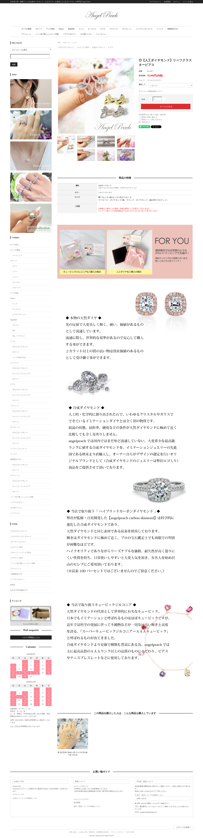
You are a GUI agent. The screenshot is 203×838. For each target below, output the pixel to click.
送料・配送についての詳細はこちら (87, 806)
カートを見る (188, 2)
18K (13, 331)
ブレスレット (127, 29)
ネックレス (92, 29)
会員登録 (167, 2)
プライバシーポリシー (118, 832)
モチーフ (38, 29)
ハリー (74, 43)
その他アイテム (86, 34)
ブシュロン (16, 282)
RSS (127, 832)
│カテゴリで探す (83, 47)
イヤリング (113, 29)
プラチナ (15, 325)
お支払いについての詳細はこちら (24, 798)
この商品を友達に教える (148, 117)
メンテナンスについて (144, 29)
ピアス (102, 29)
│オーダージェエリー (18, 542)
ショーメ (15, 277)
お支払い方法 (83, 832)
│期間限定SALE (16, 574)
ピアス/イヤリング (19, 314)
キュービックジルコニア (21, 373)
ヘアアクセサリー (69, 34)
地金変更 (71, 29)
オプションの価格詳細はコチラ (150, 91)
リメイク (160, 29)
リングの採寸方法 (19, 357)
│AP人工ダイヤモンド (65, 47)
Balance (61, 29)
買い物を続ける (144, 122)
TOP (58, 43)
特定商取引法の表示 (103, 832)
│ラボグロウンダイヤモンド (20, 536)
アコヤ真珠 (50, 29)
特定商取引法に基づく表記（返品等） (153, 115)
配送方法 (92, 832)
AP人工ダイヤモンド (20, 347)
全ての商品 (14, 245)
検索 (14, 64)
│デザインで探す (16, 558)
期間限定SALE (172, 29)
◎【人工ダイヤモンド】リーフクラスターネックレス (73, 753)
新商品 (12, 585)
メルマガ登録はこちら (31, 637)
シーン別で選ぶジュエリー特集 (47, 34)
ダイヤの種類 (26, 29)
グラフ (14, 266)
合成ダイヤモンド (98, 47)
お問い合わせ (73, 832)
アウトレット (26, 34)
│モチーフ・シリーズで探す (20, 553)
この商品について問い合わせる (150, 120)
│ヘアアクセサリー (17, 579)
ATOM (132, 832)
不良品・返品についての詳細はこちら (149, 795)
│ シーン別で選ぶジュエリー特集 (22, 563)
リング (81, 29)
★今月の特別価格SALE (19, 590)
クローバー (16, 288)
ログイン (176, 2)
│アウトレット (15, 569)
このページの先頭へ (183, 827)
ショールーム (101, 34)
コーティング (17, 255)
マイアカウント (155, 2)
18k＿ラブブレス (18, 336)
